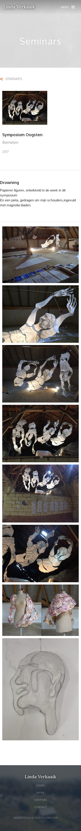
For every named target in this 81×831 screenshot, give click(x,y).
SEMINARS (13, 79)
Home (40, 785)
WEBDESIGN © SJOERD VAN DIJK (36, 817)
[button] (68, 7)
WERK (40, 792)
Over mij (40, 799)
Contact (40, 807)
